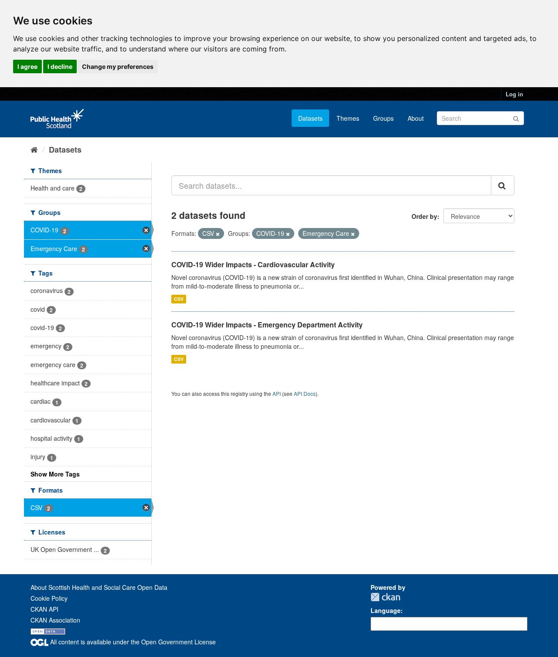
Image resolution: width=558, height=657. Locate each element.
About (416, 118)
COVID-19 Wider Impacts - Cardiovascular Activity (253, 264)
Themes (348, 118)
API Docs (305, 393)
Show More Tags (55, 474)
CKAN (385, 597)
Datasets (310, 118)
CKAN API (44, 609)
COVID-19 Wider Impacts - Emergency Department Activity (267, 325)
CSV (179, 299)
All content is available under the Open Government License (132, 641)
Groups (383, 118)
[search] (502, 185)
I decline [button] (60, 66)
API (276, 393)
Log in (514, 94)
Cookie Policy (49, 598)
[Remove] (218, 233)
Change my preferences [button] (117, 66)
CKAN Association (55, 620)
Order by (424, 216)
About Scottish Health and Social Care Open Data (99, 587)
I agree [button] (27, 66)
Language (386, 610)
